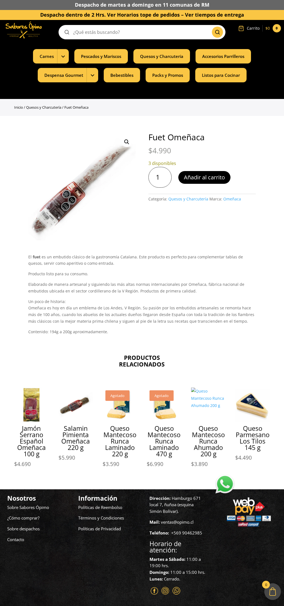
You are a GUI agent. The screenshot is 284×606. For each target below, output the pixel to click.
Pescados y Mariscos (101, 56)
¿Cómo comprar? (23, 518)
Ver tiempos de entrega (214, 14)
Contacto (15, 539)
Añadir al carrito (204, 177)
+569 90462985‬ (186, 533)
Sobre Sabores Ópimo (28, 507)
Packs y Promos (167, 75)
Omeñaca (232, 199)
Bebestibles (121, 75)
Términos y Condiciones (101, 518)
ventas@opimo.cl (177, 522)
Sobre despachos (23, 528)
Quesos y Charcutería (161, 56)
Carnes (47, 56)
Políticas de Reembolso (100, 507)
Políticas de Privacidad (99, 528)
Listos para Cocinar (221, 75)
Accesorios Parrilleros (223, 56)
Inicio (18, 107)
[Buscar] (217, 32)
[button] (127, 142)
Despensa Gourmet (63, 75)
